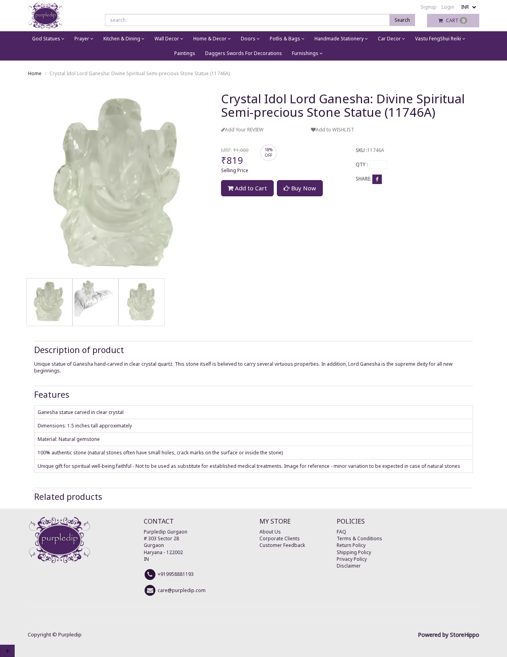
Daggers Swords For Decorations (243, 53)
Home (35, 73)
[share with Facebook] (377, 179)
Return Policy (351, 545)
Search (402, 20)
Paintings (184, 53)
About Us (270, 531)
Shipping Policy (354, 552)
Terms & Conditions (359, 538)
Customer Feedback (282, 545)
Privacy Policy (352, 559)
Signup (428, 7)
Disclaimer (349, 565)
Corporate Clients (279, 538)
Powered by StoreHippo (448, 634)
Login (448, 7)
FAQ (341, 531)
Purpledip (70, 634)
